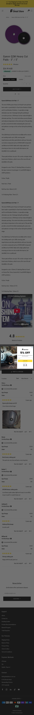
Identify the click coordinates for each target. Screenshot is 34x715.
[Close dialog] (32, 347)
